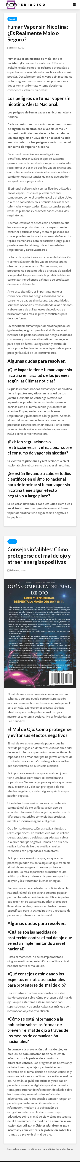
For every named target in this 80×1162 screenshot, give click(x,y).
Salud (12, 19)
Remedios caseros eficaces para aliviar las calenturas (40, 1149)
